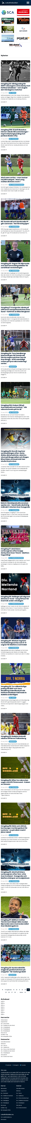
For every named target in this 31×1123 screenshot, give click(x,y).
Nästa (21, 992)
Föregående (8, 990)
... (17, 992)
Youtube (23, 1065)
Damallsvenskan (20, 1088)
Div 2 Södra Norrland (21, 1107)
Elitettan (18, 1091)
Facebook (8, 1065)
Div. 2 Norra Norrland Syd (22, 1098)
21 (19, 990)
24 (28, 990)
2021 (2, 1011)
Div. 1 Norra (12, 93)
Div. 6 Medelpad (5, 1103)
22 (22, 990)
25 (6, 992)
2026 (2, 1001)
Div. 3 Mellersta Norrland (16, 604)
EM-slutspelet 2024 (6, 1110)
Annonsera (3, 1119)
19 (13, 990)
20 (16, 990)
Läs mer (3, 102)
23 (25, 990)
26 (9, 992)
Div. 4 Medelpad (14, 227)
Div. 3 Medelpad (14, 271)
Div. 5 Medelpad (14, 464)
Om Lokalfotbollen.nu (6, 1117)
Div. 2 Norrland (13, 139)
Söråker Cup (4, 1107)
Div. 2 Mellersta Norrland (16, 185)
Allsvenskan (4, 1088)
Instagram (16, 1065)
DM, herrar (3, 1105)
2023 (2, 1007)
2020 (2, 1012)
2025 (2, 1003)
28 (15, 992)
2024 (2, 1005)
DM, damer (19, 1105)
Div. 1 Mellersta (20, 1095)
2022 (2, 1009)
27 (12, 992)
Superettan (12, 366)
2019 (2, 1014)
